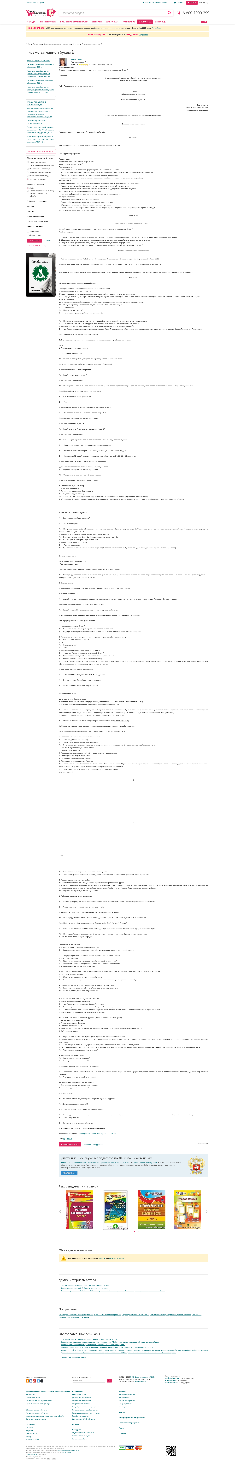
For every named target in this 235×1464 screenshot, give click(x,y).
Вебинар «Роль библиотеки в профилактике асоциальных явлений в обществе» (93, 1345)
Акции (121, 1428)
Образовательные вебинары (39, 169)
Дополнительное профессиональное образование (48, 1392)
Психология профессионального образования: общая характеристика (89, 1339)
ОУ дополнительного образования (85, 1410)
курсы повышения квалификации (85, 1162)
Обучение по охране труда (39, 176)
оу (64, 1139)
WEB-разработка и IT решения (132, 1417)
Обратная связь (31, 1434)
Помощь (161, 22)
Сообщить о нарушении (93, 1144)
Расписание (129, 22)
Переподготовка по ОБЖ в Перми (135, 1315)
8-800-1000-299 (196, 12)
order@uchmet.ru (171, 1382)
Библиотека (145, 22)
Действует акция (35, 235)
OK (109, 1381)
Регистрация (204, 3)
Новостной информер (127, 1401)
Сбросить (48, 241)
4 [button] (136, 1231)
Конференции (31, 1407)
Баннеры (29, 1437)
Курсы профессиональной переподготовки (76, 1315)
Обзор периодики (125, 1404)
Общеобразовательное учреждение (92, 1133)
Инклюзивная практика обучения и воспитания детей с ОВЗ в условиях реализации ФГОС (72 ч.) (40, 139)
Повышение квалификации (74, 22)
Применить (34, 241)
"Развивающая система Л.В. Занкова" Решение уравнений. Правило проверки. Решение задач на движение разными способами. (113, 1291)
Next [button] (206, 1211)
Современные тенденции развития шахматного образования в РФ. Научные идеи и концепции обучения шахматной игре (110, 1342)
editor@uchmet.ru (171, 1380)
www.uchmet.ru (66, 1452)
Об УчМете (30, 1424)
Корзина (180, 2)
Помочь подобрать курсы (40, 151)
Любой (31, 188)
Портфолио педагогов (80, 1416)
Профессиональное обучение (40, 172)
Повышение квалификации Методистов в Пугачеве (170, 1315)
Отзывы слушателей (33, 1398)
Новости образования (127, 1395)
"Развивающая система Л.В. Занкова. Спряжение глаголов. (84, 1288)
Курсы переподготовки (38, 60)
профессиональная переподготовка (115, 1162)
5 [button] (138, 1231)
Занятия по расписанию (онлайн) (41, 191)
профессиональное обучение (144, 1162)
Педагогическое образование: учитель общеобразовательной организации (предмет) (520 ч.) (38, 73)
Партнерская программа (36, 3)
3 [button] (134, 1231)
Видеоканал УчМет (79, 1395)
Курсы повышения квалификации (41, 165)
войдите (102, 1258)
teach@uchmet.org (172, 1378)
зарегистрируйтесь (116, 1258)
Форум (122, 1412)
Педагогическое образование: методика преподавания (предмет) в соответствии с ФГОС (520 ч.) (40, 89)
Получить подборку (70, 1144)
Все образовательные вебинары (73, 1357)
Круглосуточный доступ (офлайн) (38, 195)
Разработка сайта (31, 1454)
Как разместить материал (81, 1404)
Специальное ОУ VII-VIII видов (83, 1419)
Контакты (29, 1427)
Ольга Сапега (76, 59)
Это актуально (124, 1407)
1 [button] (130, 1231)
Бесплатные (34, 231)
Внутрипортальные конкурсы (83, 1433)
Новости (122, 1392)
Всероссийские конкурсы (81, 1436)
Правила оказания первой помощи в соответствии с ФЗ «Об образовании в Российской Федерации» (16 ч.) (40, 130)
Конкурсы (76, 1430)
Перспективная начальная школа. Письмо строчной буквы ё (85, 1285)
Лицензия (29, 1430)
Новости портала (125, 1398)
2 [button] (132, 1231)
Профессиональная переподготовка (39, 1401)
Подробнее (156, 28)
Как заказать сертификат (81, 1401)
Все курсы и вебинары (37, 179)
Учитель (113, 1133)
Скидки (32, 22)
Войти (193, 3)
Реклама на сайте (32, 1440)
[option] (79, 1210)
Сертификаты (112, 22)
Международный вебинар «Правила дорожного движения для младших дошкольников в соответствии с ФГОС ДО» (107, 1347)
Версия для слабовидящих (156, 2)
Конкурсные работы (79, 1439)
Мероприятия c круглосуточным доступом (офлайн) (45, 1416)
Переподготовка (48, 22)
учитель (69, 1139)
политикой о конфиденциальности (68, 1450)
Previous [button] (60, 1211)
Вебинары (97, 22)
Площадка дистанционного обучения (86, 1413)
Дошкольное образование (81, 1398)
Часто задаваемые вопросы (36, 1419)
